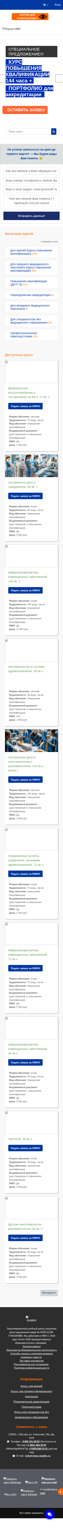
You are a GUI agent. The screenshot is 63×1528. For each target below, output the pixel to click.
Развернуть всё (50, 241)
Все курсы (48, 1292)
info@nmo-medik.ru (37, 1456)
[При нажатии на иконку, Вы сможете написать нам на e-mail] (50, 1482)
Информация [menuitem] (50, 28)
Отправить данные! (31, 215)
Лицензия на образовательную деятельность (31, 1350)
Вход (57, 4)
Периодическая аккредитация (30, 295)
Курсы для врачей (31, 1386)
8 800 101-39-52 (31, 1441)
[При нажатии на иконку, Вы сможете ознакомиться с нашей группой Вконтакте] (31, 1482)
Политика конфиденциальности (31, 1368)
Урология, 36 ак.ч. (20, 1139)
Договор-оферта (32, 1346)
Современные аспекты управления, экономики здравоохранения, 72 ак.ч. (26, 860)
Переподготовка (31, 1407)
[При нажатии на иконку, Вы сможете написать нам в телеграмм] (30, 1494)
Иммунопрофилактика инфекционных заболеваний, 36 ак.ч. (28, 1049)
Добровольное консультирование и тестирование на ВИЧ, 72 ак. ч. (29, 393)
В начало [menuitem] (35, 28)
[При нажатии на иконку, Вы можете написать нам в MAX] (10, 1494)
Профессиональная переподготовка (23, 334)
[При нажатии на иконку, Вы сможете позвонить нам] (51, 1494)
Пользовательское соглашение (31, 1364)
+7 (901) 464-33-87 (36, 1445)
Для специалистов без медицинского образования (28, 321)
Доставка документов (32, 1361)
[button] (45, 5)
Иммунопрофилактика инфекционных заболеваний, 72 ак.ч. (28, 955)
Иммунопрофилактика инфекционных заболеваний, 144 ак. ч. (28, 577)
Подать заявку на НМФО (25, 406)
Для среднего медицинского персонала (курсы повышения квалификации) (30, 267)
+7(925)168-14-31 (38, 1448)
